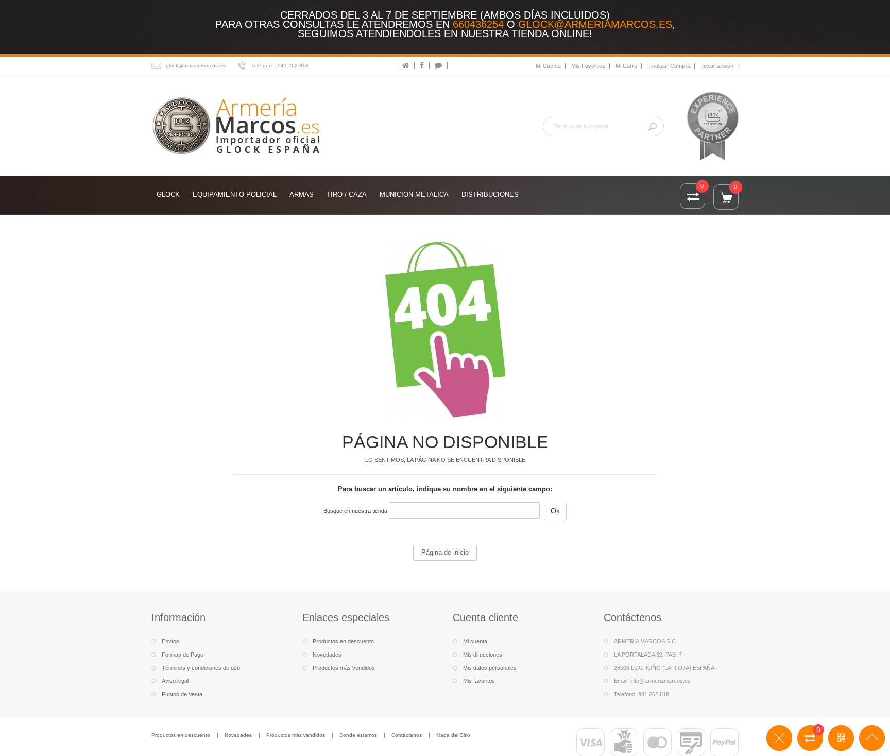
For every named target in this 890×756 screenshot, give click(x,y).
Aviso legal (175, 681)
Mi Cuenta (548, 66)
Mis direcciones (482, 654)
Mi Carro (626, 66)
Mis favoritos (479, 681)
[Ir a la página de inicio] (405, 65)
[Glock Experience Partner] (713, 126)
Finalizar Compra (668, 66)
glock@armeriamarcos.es (595, 24)
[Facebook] (422, 65)
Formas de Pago (182, 654)
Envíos (170, 641)
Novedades (327, 654)
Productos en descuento (343, 641)
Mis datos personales (490, 668)
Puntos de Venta (182, 694)
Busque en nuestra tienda (355, 511)
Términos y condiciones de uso (201, 668)
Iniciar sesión (716, 66)
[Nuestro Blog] (438, 65)
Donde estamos (358, 735)
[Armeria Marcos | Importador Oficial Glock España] (237, 125)
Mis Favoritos (588, 66)
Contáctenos (406, 735)
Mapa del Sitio (453, 735)
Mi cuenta (475, 641)
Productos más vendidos (344, 668)
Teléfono (261, 65)
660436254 (478, 24)
